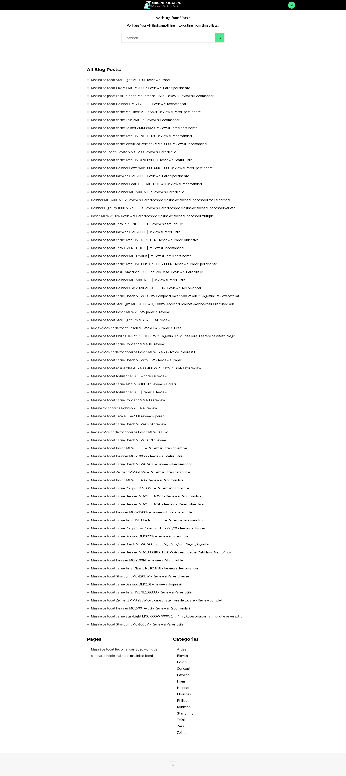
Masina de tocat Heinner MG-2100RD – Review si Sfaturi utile (137, 560)
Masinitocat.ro (167, 3)
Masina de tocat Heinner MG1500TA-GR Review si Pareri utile (137, 192)
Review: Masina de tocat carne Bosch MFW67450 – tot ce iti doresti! (143, 352)
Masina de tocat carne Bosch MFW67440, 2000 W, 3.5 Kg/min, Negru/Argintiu (150, 544)
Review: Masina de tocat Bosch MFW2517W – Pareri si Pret (136, 328)
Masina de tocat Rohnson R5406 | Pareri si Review (129, 392)
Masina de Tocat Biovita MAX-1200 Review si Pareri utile (133, 152)
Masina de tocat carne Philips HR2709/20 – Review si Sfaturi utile (140, 488)
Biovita (182, 656)
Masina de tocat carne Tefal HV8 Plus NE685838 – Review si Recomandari (147, 520)
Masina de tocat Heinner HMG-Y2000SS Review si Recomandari (139, 104)
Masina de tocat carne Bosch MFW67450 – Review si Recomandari (141, 464)
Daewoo (183, 675)
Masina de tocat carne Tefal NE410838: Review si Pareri (133, 384)
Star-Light (185, 713)
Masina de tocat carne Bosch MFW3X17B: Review (129, 440)
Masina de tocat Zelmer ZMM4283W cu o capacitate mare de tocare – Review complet (156, 600)
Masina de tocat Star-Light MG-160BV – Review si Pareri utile (137, 624)
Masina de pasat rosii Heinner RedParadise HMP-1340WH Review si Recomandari (152, 96)
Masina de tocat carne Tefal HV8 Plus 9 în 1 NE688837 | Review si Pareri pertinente (154, 264)
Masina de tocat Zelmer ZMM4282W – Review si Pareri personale (140, 472)
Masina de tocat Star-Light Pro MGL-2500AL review (130, 320)
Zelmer (182, 733)
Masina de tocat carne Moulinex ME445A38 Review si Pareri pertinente (146, 112)
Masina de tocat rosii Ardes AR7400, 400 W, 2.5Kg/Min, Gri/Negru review (146, 368)
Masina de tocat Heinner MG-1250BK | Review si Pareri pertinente (141, 256)
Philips (182, 701)
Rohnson (184, 707)
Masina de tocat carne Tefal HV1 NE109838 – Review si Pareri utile (141, 592)
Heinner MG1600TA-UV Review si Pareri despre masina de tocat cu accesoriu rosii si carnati (160, 200)
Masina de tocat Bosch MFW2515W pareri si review (130, 312)
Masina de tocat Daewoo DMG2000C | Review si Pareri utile (136, 232)
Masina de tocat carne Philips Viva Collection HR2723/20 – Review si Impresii (149, 528)
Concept (183, 669)
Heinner (183, 688)
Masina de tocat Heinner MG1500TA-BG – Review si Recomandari (140, 608)
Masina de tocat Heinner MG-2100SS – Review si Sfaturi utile (137, 456)
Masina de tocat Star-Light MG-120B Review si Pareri (131, 80)
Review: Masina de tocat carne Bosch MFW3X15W (129, 432)
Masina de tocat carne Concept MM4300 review (128, 400)
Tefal (181, 720)
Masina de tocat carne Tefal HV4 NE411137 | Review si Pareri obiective (145, 240)
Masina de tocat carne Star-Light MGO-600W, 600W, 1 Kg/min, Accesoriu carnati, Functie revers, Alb (166, 616)
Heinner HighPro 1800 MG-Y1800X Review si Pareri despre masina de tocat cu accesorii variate (163, 208)
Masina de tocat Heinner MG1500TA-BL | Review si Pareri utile (138, 280)
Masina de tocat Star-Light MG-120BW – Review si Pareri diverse (140, 576)
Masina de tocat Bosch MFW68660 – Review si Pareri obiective (139, 448)
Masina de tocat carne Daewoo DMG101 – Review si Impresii (136, 584)
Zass (180, 726)
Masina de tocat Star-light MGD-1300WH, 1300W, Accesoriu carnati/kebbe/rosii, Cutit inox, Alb (162, 304)
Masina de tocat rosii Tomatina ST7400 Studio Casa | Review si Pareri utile (147, 272)
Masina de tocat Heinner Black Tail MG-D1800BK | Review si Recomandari (146, 288)
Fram (181, 681)
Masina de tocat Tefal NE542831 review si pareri (128, 416)
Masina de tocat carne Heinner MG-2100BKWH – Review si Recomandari (146, 496)
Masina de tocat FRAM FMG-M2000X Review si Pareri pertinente (140, 88)
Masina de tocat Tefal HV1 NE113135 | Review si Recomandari (137, 248)
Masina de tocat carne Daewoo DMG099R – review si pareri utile (139, 536)
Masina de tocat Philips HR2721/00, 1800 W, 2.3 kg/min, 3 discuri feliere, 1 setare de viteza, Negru (163, 336)
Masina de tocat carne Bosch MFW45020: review (128, 424)
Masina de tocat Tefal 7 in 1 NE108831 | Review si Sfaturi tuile (137, 224)
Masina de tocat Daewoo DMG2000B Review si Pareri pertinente (140, 176)
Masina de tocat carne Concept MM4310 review (128, 344)
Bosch (182, 662)
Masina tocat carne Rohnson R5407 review (124, 408)
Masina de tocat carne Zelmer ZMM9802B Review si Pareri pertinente (144, 128)
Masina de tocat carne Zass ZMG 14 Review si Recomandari (135, 120)
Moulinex (184, 694)
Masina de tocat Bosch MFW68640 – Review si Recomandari (137, 480)
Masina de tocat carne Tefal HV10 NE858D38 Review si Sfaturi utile (142, 160)
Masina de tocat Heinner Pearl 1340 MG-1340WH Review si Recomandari (146, 184)
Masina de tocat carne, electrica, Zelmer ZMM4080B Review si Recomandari (149, 144)
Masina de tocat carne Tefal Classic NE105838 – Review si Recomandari (145, 568)
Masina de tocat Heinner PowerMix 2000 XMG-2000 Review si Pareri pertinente (152, 168)
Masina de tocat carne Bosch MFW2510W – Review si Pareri (136, 360)
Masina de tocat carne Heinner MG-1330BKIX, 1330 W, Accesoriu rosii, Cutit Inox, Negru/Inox (161, 552)
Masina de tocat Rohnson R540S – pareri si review (129, 376)
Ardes (181, 649)
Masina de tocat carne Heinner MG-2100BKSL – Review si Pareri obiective (147, 504)
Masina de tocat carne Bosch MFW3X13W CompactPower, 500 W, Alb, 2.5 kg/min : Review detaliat (165, 296)
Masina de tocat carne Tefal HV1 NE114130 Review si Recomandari (141, 136)
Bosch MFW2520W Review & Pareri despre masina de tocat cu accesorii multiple (152, 216)
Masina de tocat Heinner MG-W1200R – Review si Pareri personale (141, 512)
